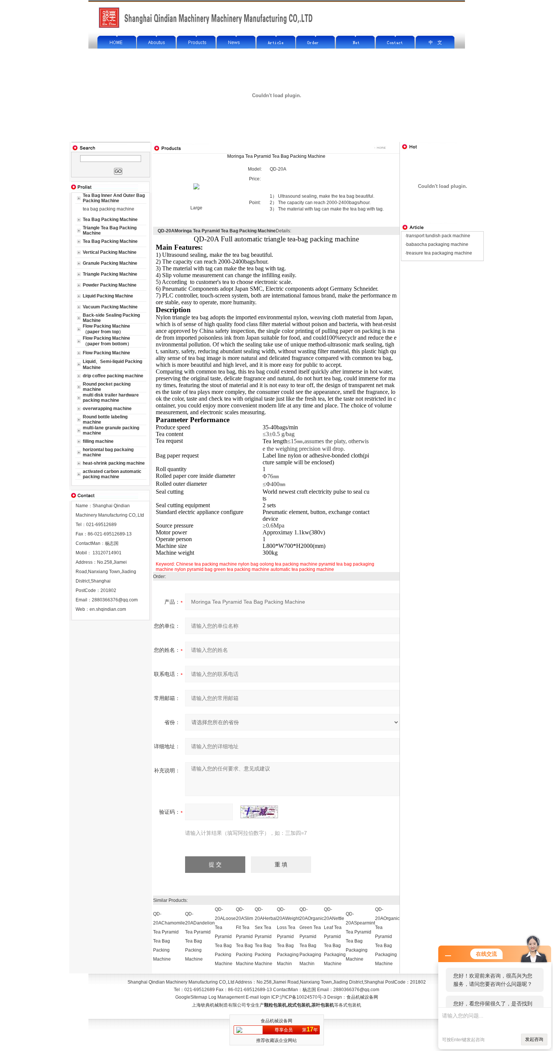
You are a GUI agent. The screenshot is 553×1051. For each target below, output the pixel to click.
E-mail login (258, 997)
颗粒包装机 (275, 1005)
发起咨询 (534, 1039)
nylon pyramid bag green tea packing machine (222, 569)
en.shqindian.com (108, 609)
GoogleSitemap (191, 997)
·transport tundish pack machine (437, 235)
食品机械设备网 (362, 997)
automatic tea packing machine (302, 569)
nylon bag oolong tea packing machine (278, 564)
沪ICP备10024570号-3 (303, 997)
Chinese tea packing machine (206, 564)
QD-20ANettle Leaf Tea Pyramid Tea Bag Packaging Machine (335, 936)
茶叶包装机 (322, 1005)
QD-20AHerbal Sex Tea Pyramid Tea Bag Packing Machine (266, 936)
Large (196, 208)
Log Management (226, 997)
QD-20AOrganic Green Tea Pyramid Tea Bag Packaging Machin (311, 936)
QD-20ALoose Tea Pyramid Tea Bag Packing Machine (225, 936)
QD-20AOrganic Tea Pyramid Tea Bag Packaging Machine (387, 936)
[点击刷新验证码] (259, 811)
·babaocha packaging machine (436, 244)
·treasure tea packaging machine (438, 253)
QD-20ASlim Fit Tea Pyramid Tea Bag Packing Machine (245, 936)
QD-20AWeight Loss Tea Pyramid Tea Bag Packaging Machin (288, 936)
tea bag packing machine (108, 209)
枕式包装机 (299, 1005)
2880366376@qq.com (115, 600)
